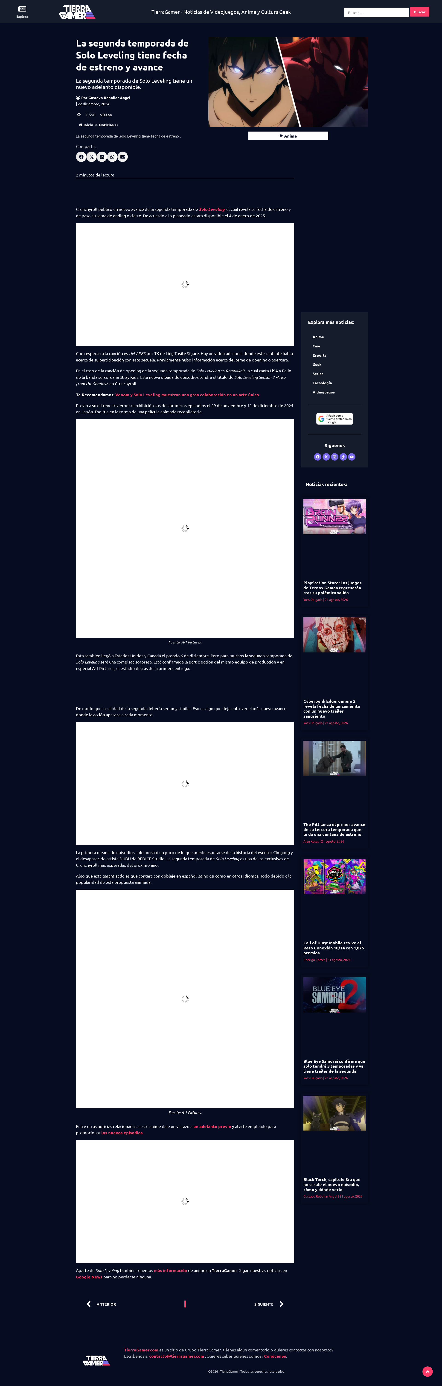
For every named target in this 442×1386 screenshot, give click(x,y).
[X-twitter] (326, 457)
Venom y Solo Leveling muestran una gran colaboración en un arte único (187, 394)
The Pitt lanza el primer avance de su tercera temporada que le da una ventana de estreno (334, 829)
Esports (319, 355)
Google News (89, 1276)
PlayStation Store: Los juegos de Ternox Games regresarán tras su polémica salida (332, 587)
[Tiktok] (343, 457)
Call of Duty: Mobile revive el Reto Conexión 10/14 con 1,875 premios (333, 947)
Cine (316, 346)
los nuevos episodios (122, 1132)
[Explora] (22, 9)
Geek (317, 364)
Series (318, 373)
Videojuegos (324, 392)
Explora (22, 16)
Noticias (106, 124)
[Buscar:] (376, 12)
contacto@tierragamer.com (176, 1356)
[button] (81, 157)
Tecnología (322, 382)
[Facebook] (317, 457)
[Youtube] (351, 457)
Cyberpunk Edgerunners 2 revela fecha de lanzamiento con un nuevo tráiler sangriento (331, 708)
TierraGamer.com (141, 1349)
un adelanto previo (212, 1126)
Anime (290, 135)
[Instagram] (334, 457)
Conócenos (275, 1356)
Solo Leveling (211, 209)
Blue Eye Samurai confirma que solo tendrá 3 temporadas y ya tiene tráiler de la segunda (334, 1066)
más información (170, 1270)
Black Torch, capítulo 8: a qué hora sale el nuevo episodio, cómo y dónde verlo (332, 1184)
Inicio (88, 124)
